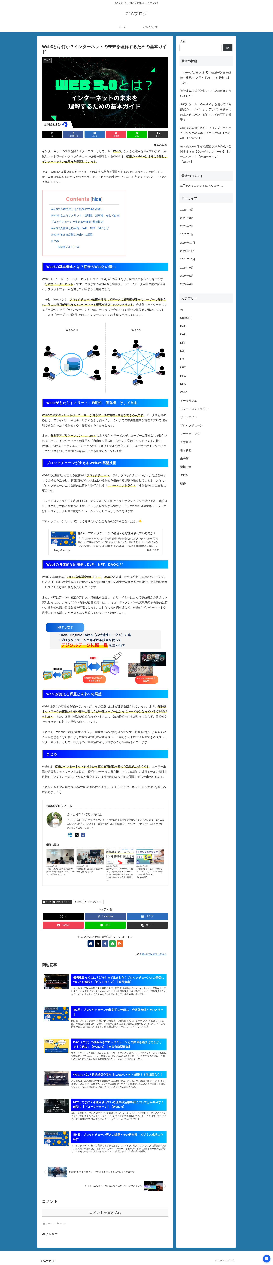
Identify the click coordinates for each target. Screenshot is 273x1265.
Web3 (48, 902)
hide (96, 199)
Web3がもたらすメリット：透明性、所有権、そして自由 (85, 215)
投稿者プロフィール (68, 246)
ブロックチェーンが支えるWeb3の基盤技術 (77, 221)
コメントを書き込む (105, 1213)
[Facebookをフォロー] (105, 943)
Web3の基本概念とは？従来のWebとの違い (77, 209)
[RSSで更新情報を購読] (120, 943)
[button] (158, 134)
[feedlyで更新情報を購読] (112, 943)
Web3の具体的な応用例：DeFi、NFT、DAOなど (80, 228)
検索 (182, 41)
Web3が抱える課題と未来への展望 (72, 234)
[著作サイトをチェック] (91, 943)
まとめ (55, 240)
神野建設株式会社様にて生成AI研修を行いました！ (89, 870)
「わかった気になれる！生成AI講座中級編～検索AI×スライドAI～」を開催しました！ (60, 872)
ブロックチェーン (63, 902)
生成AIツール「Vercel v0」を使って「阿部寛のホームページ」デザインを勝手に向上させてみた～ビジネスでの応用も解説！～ (119, 874)
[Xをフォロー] (98, 943)
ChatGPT (99, 863)
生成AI (70, 863)
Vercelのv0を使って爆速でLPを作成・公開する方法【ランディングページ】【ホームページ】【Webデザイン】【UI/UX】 (205, 154)
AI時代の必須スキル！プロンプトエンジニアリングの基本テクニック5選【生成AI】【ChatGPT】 (149, 873)
